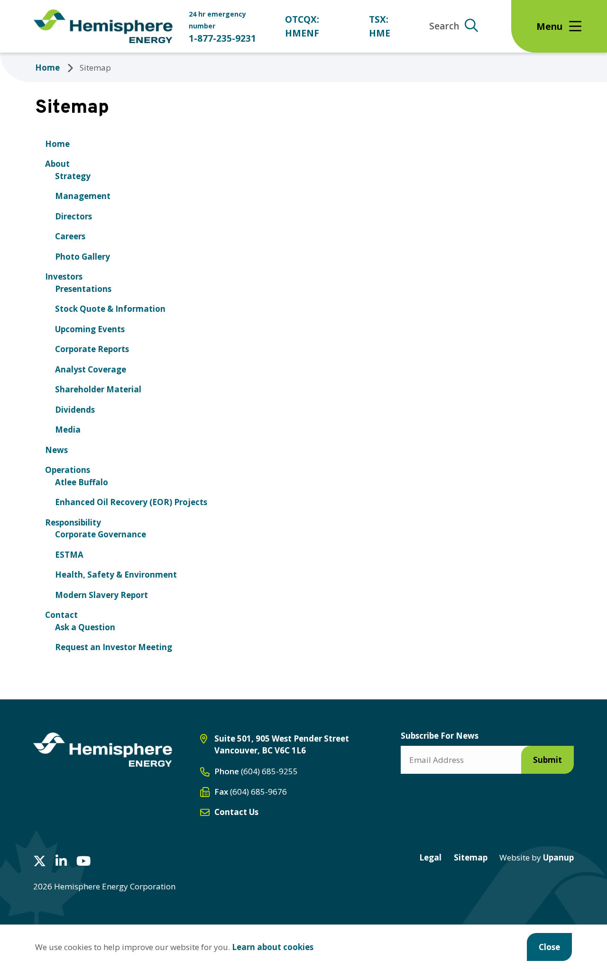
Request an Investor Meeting (113, 647)
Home (47, 67)
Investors (64, 276)
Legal (430, 857)
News (56, 449)
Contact (61, 614)
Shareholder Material (98, 389)
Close (549, 947)
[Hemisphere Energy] (102, 750)
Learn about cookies (272, 947)
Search (444, 26)
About (57, 163)
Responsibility (73, 522)
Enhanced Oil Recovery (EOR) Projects (131, 502)
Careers (70, 236)
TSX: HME (379, 26)
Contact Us (236, 811)
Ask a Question (85, 627)
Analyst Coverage (90, 369)
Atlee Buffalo (81, 482)
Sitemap (470, 857)
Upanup (536, 857)
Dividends (75, 409)
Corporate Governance (100, 534)
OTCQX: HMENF (302, 26)
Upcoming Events (90, 329)
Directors (73, 216)
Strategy (73, 176)
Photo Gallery (82, 256)
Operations (67, 469)
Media (68, 429)
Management (82, 195)
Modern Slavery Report (101, 594)
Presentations (83, 288)
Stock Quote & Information (110, 308)
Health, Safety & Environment (116, 574)
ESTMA (69, 554)
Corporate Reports (92, 349)
